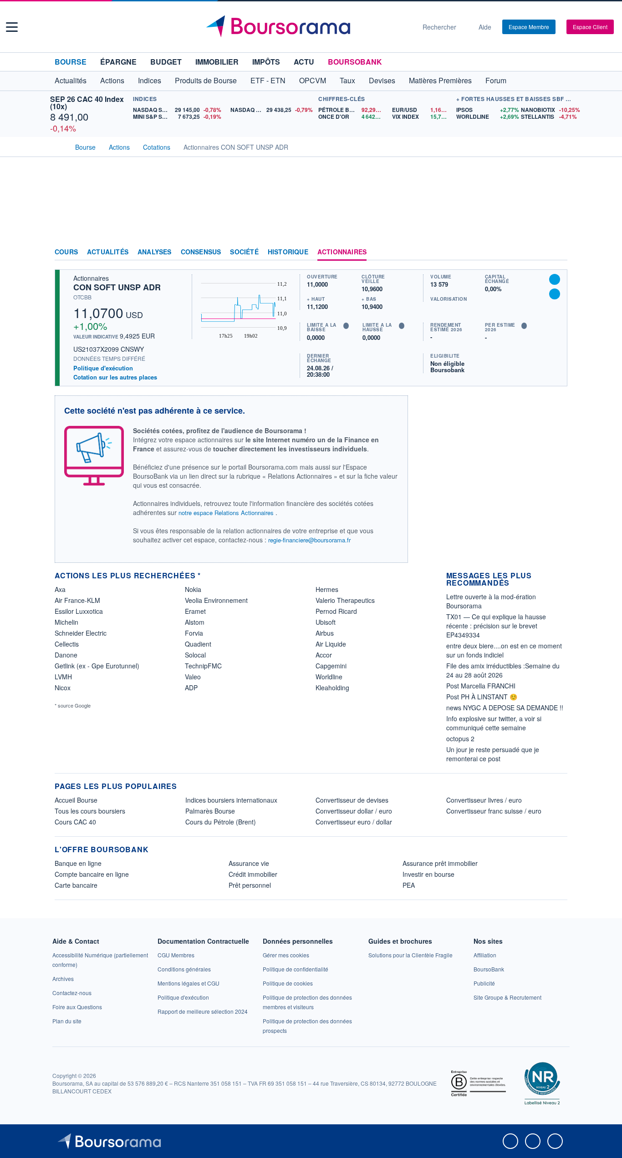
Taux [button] (347, 80)
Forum (495, 80)
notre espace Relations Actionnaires (226, 512)
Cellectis (67, 643)
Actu (304, 61)
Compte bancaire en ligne (92, 874)
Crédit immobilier (253, 874)
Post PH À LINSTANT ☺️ (481, 696)
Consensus (201, 252)
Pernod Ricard (336, 611)
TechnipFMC (203, 665)
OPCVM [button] (312, 80)
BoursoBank (355, 61)
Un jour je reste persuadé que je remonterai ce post (492, 754)
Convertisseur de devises (352, 799)
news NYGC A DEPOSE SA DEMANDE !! (504, 707)
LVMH (63, 676)
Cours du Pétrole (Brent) (220, 821)
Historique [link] (288, 252)
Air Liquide (331, 643)
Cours (66, 252)
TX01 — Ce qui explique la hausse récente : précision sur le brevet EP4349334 (496, 625)
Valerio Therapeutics (345, 600)
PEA (409, 885)
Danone (66, 654)
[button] (11, 27)
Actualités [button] (71, 80)
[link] (63, 978)
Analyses (155, 252)
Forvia (194, 632)
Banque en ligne (78, 863)
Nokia (193, 589)
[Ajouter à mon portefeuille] (554, 279)
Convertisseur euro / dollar (354, 821)
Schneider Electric (81, 632)
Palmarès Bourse (210, 810)
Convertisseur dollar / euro (354, 810)
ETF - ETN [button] (268, 80)
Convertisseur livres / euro (484, 799)
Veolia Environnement (216, 600)
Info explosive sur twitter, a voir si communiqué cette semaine (493, 723)
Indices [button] (149, 80)
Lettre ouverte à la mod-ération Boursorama (491, 601)
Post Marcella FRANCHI (480, 685)
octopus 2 (460, 738)
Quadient (198, 643)
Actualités (107, 252)
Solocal (195, 654)
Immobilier (217, 61)
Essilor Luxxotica (79, 611)
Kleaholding (332, 687)
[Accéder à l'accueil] (58, 146)
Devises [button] (382, 80)
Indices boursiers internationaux (231, 799)
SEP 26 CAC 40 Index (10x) (87, 102)
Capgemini (331, 665)
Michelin (66, 622)
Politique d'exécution (103, 368)
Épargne (118, 61)
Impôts (266, 61)
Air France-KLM (77, 600)
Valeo (193, 676)
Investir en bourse (428, 874)
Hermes (327, 589)
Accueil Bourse (76, 799)
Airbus (325, 632)
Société (244, 252)
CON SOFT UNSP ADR (117, 287)
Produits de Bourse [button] (206, 80)
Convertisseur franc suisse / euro (493, 810)
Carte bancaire (76, 885)
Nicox (63, 687)
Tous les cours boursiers (90, 810)
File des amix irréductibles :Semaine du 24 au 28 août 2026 (503, 670)
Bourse (71, 61)
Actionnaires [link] (342, 252)
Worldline (329, 676)
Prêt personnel (250, 885)
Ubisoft (326, 622)
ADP (191, 687)
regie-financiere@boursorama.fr (309, 540)
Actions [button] (112, 80)
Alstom (194, 622)
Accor (324, 654)
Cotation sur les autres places (115, 377)
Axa (60, 589)
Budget (166, 61)
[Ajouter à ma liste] (554, 294)
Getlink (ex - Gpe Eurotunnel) (97, 665)
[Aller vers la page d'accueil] (307, 27)
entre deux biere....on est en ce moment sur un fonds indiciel (504, 650)
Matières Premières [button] (440, 80)
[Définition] (346, 326)
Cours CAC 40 (75, 821)
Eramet (195, 611)
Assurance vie (249, 863)
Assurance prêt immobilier (440, 863)
